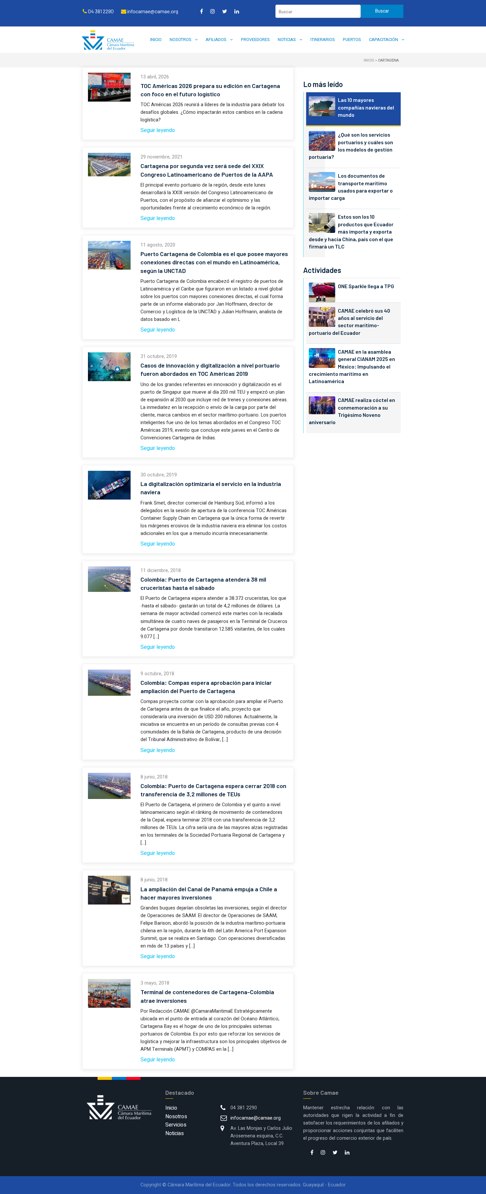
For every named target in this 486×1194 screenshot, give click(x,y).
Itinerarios (322, 39)
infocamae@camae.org (255, 1118)
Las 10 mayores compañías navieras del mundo (366, 107)
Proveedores (255, 39)
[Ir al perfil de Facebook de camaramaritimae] (201, 11)
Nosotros (180, 39)
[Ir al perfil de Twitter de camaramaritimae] (224, 11)
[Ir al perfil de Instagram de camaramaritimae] (212, 11)
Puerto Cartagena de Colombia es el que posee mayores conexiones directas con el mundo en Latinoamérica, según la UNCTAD (214, 262)
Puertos (352, 39)
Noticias (287, 39)
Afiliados (216, 39)
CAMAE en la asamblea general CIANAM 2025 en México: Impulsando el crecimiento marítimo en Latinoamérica (352, 366)
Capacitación (383, 39)
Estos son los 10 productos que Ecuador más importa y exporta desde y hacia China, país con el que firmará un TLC (351, 231)
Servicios (175, 1125)
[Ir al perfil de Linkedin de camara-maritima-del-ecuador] (236, 11)
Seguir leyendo (158, 130)
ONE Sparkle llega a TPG (366, 286)
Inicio (156, 39)
